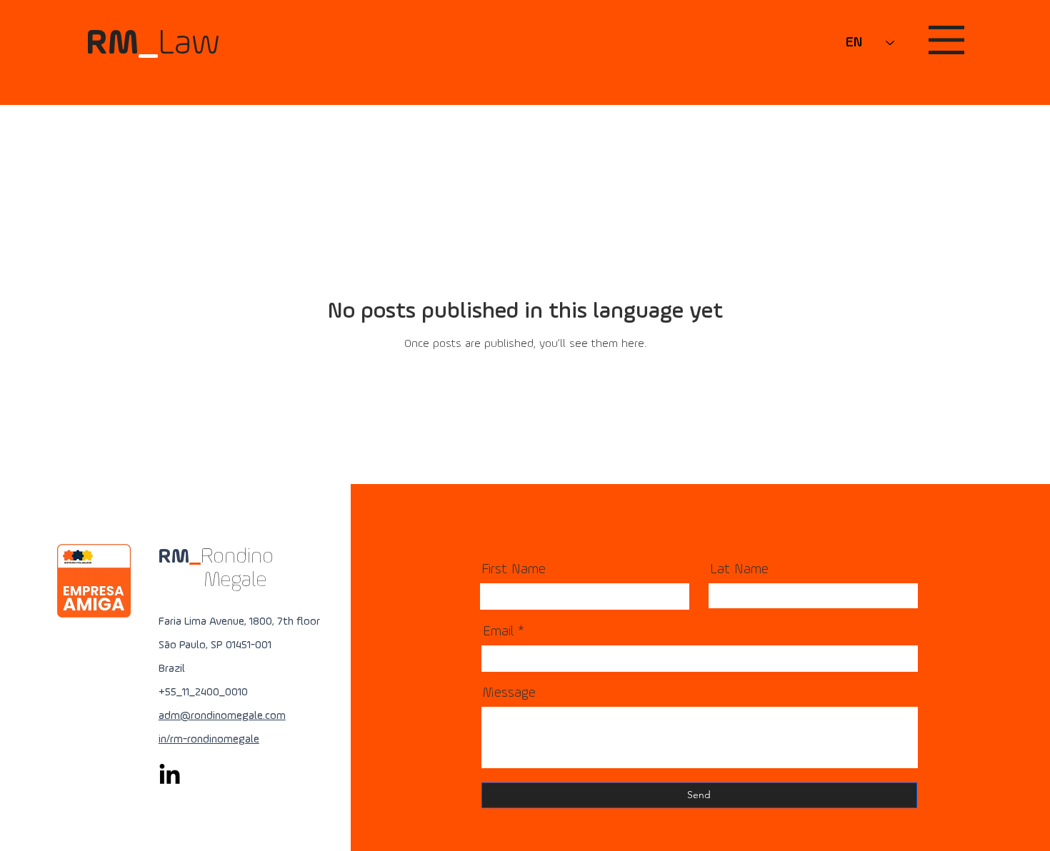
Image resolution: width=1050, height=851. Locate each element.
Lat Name (739, 570)
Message (509, 693)
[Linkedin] (169, 775)
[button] (946, 40)
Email (498, 632)
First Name (513, 570)
